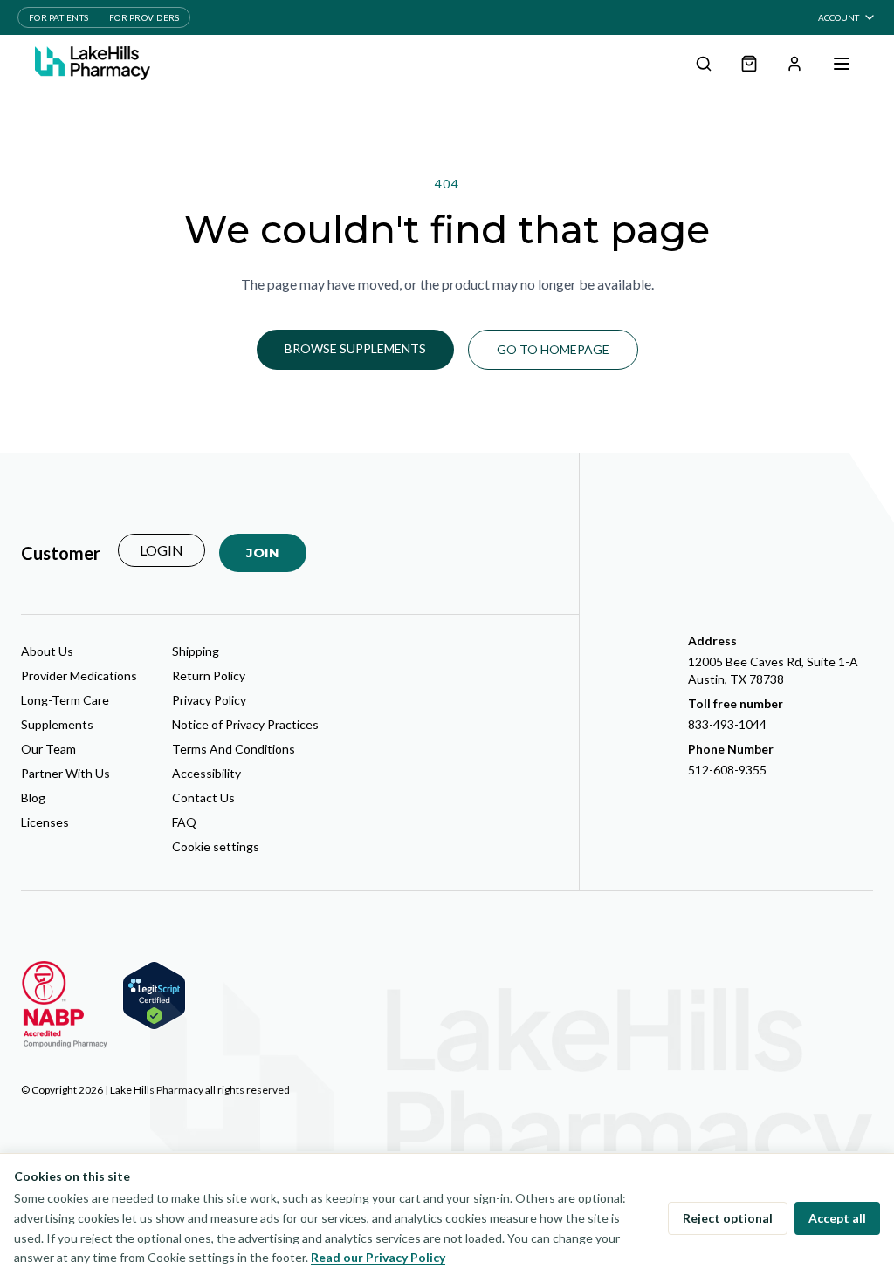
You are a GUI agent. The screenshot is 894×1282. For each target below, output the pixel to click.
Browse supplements (355, 348)
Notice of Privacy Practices (245, 724)
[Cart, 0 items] (749, 63)
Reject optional (728, 1217)
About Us (47, 651)
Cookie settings (215, 846)
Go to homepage (553, 349)
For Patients (58, 17)
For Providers (144, 17)
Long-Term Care (65, 699)
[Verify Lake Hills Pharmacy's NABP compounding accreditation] (64, 1004)
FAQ (184, 822)
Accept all (837, 1217)
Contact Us (203, 797)
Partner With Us (65, 773)
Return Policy (208, 675)
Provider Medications (79, 675)
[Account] (794, 63)
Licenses (45, 822)
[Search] (703, 63)
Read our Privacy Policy (378, 1257)
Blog (33, 797)
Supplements (57, 724)
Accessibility (206, 773)
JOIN (262, 552)
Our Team (48, 748)
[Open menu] (841, 63)
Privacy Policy (209, 699)
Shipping (195, 651)
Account (838, 17)
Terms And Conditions (233, 748)
